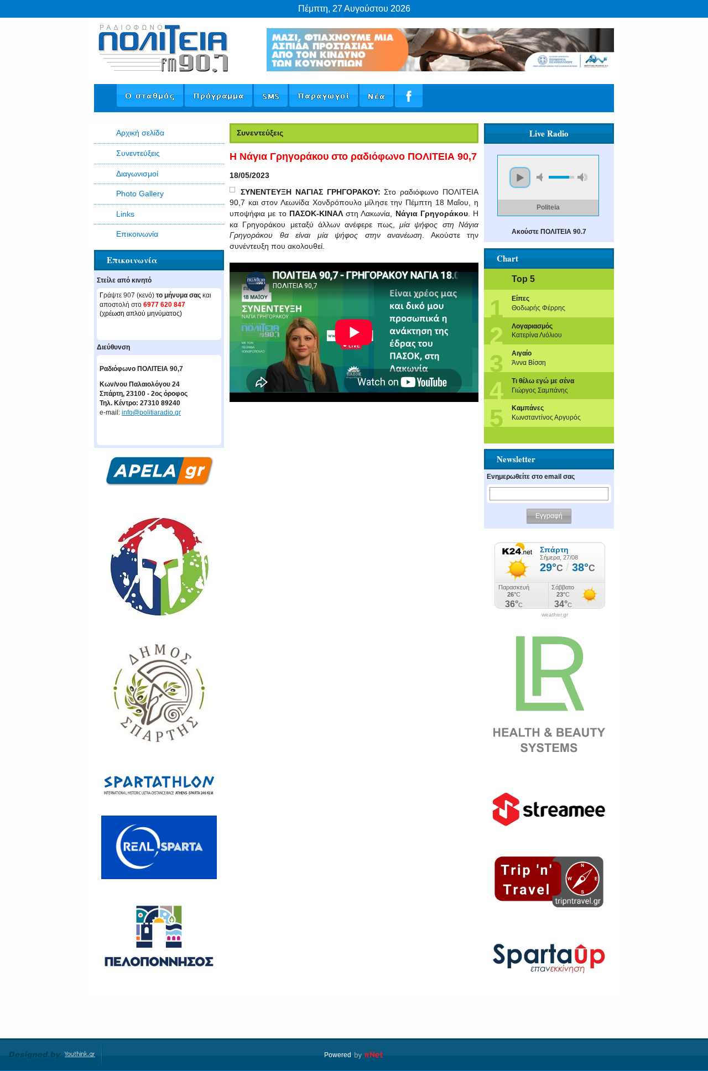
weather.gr (555, 615)
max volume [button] (582, 177)
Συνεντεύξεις (138, 153)
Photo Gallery (140, 193)
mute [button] (541, 177)
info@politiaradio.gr (151, 412)
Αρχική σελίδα (140, 132)
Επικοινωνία (137, 233)
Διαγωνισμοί (137, 173)
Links (125, 214)
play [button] (520, 177)
